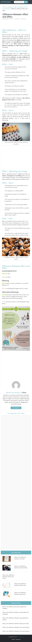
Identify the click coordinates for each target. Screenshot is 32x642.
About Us (18, 639)
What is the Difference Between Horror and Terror (8, 576)
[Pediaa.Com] (6, 2)
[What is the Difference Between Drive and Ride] (8, 568)
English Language (18, 7)
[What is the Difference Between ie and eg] (8, 559)
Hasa (17, 19)
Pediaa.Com (20, 637)
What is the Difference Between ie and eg (20, 558)
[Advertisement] (16, 25)
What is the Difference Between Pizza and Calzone (15, 631)
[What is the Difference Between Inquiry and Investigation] (8, 594)
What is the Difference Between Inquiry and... (20, 593)
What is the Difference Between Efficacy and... (20, 584)
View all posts (16, 408)
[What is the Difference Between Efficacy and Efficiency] (8, 585)
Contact (13, 639)
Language (9, 7)
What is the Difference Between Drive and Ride (20, 567)
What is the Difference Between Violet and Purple (15, 623)
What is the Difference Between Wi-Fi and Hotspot (15, 627)
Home (4, 7)
